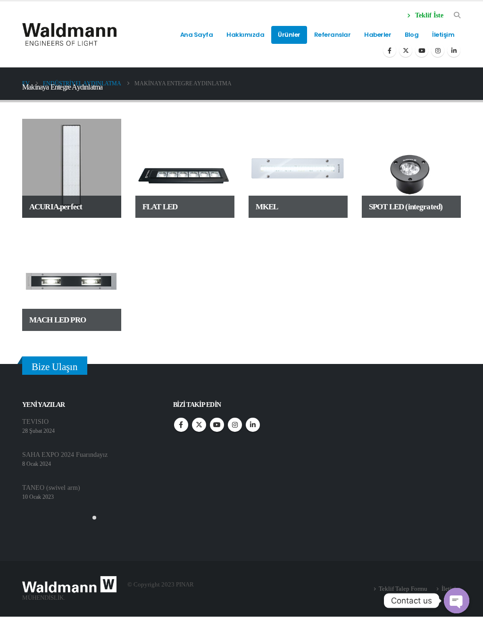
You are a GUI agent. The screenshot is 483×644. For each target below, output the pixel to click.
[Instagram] (437, 50)
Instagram (235, 425)
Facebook (181, 425)
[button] (87, 517)
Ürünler (289, 34)
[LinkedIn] (453, 50)
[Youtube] (421, 50)
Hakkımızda (245, 34)
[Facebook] (389, 50)
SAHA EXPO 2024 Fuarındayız (65, 454)
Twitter (199, 425)
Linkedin (253, 425)
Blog (411, 34)
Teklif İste (428, 15)
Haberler (377, 34)
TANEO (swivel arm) (51, 487)
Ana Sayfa (196, 34)
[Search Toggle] (457, 15)
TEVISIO (35, 421)
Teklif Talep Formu (403, 588)
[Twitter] (405, 50)
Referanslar (332, 34)
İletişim (443, 34)
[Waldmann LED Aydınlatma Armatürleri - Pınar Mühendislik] (69, 34)
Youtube (217, 425)
